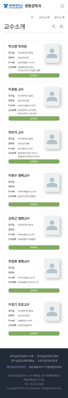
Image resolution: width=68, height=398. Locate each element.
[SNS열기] (53, 26)
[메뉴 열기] (62, 6)
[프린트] (61, 26)
